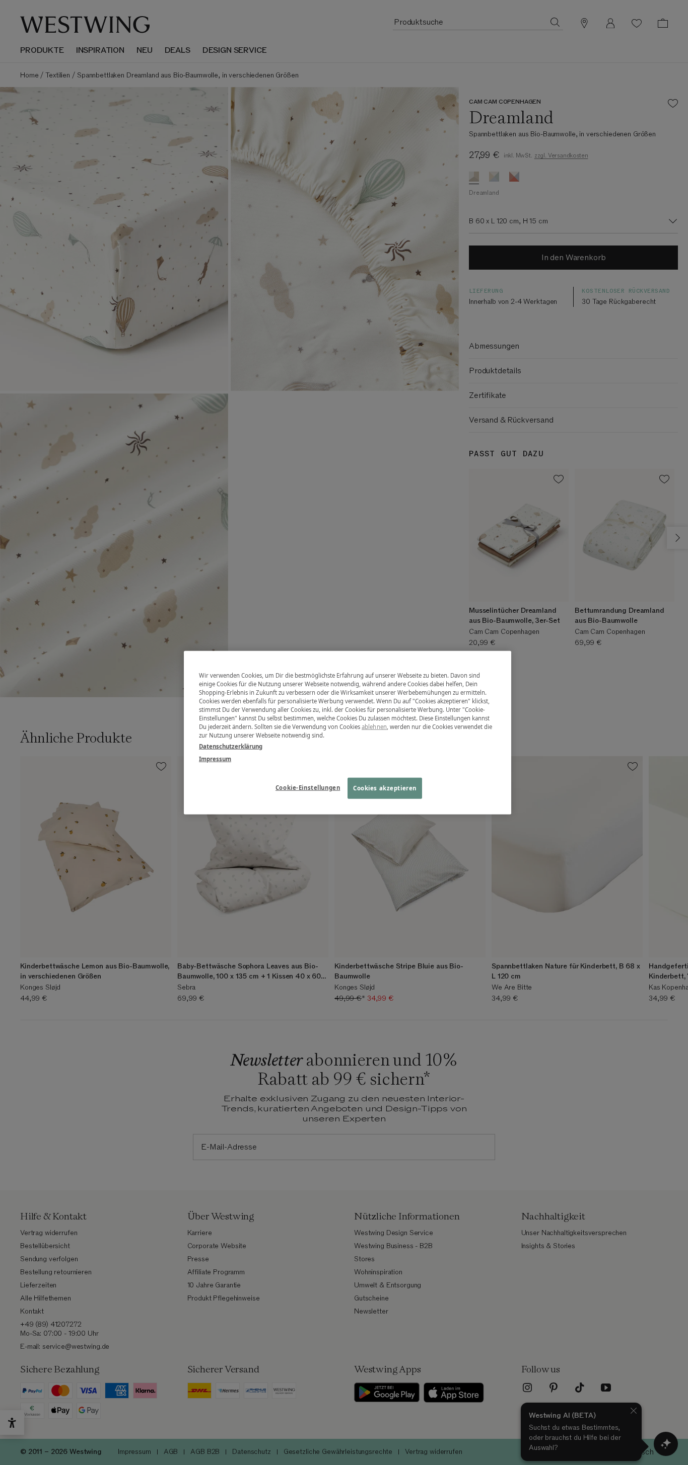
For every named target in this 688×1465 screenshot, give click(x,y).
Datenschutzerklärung (230, 746)
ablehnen (374, 726)
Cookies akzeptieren (385, 787)
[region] (347, 733)
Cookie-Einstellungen (308, 787)
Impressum (215, 758)
